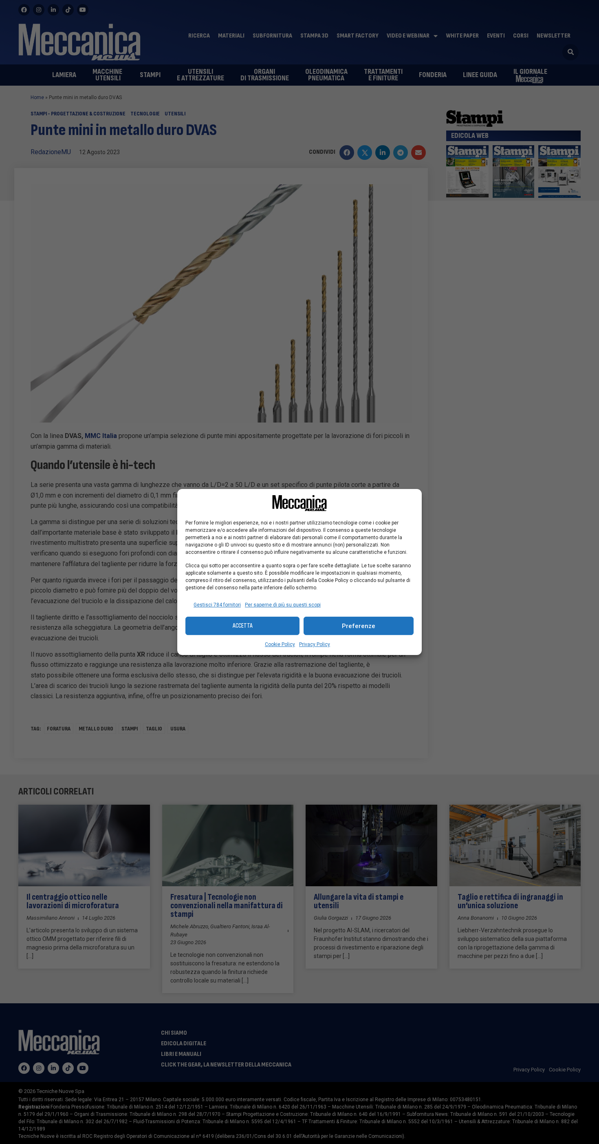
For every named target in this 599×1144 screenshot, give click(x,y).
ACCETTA (243, 626)
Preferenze (358, 626)
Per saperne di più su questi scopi (283, 605)
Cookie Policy (280, 644)
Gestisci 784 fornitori (217, 605)
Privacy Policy (314, 644)
